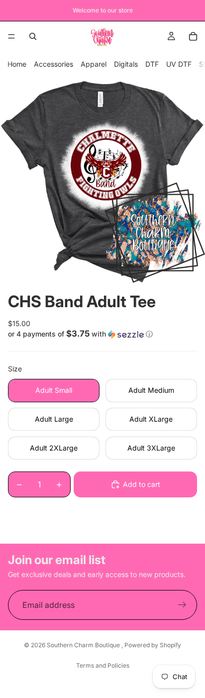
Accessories (53, 64)
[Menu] (11, 36)
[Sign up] (182, 604)
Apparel (93, 64)
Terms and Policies (102, 665)
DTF (152, 64)
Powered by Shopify (152, 645)
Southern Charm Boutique (84, 645)
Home (16, 64)
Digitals (126, 64)
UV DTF (179, 64)
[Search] (33, 36)
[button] (102, 334)
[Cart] (193, 36)
